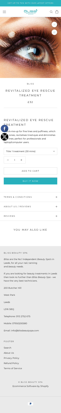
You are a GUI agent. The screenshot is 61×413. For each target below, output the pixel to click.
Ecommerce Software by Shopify (31, 386)
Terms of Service (13, 368)
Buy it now (30, 181)
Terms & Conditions (18, 197)
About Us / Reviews (17, 206)
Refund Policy (11, 363)
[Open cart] (57, 11)
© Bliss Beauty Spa (30, 382)
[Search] (51, 11)
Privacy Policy (11, 358)
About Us (9, 352)
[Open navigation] (4, 11)
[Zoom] (54, 24)
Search (7, 347)
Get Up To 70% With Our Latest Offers (30, 3)
